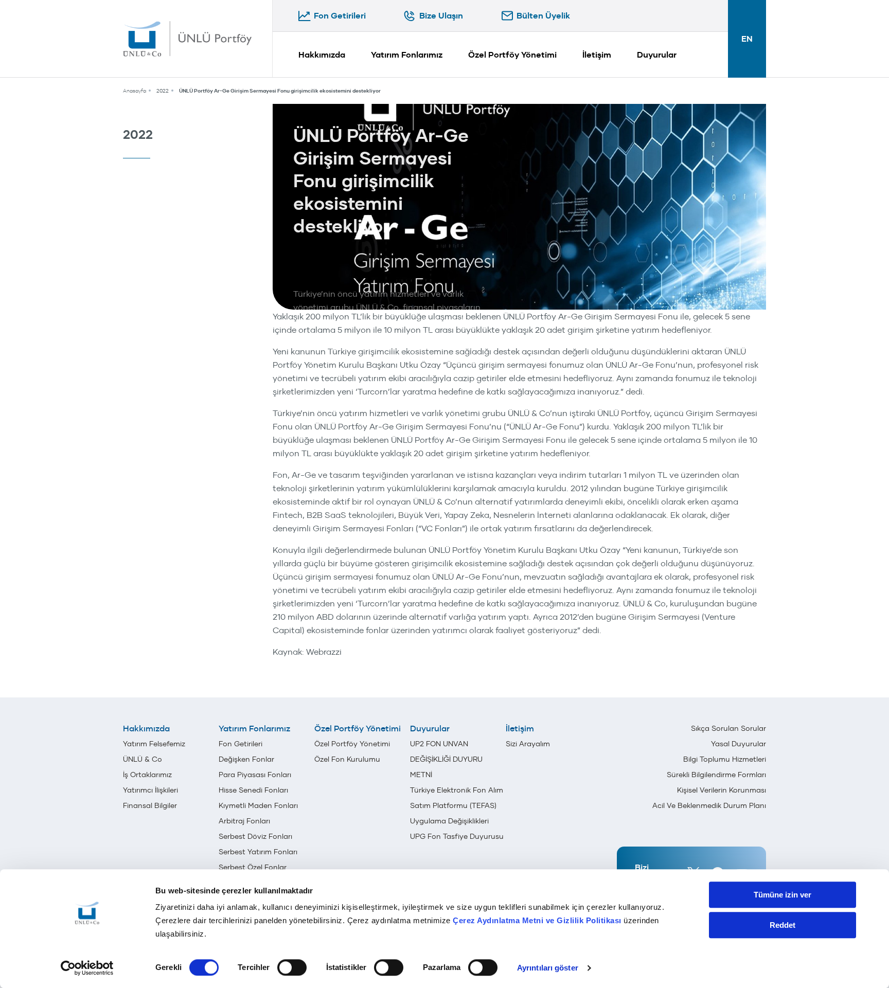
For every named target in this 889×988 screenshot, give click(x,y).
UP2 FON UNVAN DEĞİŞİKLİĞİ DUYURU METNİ (446, 759)
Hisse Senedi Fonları (253, 790)
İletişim (596, 54)
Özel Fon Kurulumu (347, 759)
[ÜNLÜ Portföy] (187, 38)
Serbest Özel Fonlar (253, 867)
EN (747, 38)
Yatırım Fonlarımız (406, 54)
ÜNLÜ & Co (142, 759)
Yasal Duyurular (738, 743)
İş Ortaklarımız (147, 774)
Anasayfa (134, 90)
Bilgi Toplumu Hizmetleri (724, 759)
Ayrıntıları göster (547, 967)
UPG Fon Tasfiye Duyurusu (457, 836)
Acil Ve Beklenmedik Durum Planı (709, 805)
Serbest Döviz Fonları (255, 836)
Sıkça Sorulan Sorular (728, 728)
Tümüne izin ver (782, 894)
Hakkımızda (321, 54)
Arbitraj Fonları (244, 820)
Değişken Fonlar (246, 759)
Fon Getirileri (340, 15)
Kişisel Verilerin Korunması (721, 790)
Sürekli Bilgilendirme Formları (716, 774)
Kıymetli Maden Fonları (258, 805)
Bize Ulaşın (441, 15)
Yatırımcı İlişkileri (150, 790)
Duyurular (657, 54)
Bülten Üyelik (543, 15)
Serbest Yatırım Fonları (258, 851)
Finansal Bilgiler (150, 805)
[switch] (292, 967)
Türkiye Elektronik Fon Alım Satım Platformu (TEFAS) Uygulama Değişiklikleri (456, 805)
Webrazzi (324, 651)
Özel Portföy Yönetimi (512, 54)
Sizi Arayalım (528, 743)
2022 (162, 90)
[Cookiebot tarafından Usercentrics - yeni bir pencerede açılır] (87, 968)
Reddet (782, 925)
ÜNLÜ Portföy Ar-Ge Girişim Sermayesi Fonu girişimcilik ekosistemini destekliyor (280, 90)
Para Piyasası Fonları (255, 774)
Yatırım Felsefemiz (154, 743)
